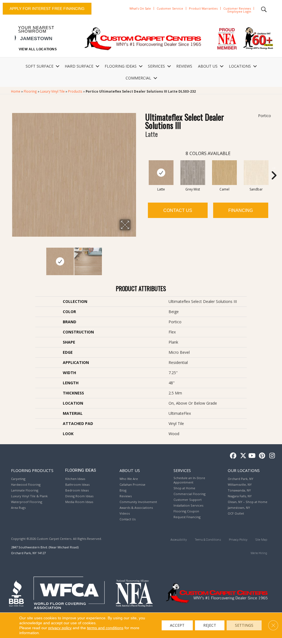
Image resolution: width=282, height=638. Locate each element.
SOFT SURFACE (39, 66)
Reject (209, 625)
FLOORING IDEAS (121, 66)
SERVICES (156, 66)
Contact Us (177, 210)
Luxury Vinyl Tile (52, 91)
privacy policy (60, 628)
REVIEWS (184, 66)
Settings (244, 625)
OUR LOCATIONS (244, 470)
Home (15, 91)
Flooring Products (32, 470)
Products (75, 91)
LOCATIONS (240, 66)
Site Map (261, 540)
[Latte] (161, 172)
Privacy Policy (238, 540)
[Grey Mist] (193, 172)
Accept (177, 625)
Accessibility (178, 540)
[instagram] (271, 455)
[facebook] (232, 455)
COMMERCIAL (138, 78)
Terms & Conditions (208, 540)
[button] (57, 66)
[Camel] (224, 172)
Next (134, 258)
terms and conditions (105, 628)
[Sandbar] (256, 172)
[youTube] (252, 455)
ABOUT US (208, 66)
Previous (14, 258)
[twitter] (242, 455)
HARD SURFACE (79, 66)
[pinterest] (261, 455)
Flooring (30, 91)
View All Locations (38, 49)
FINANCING (240, 210)
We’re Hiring (259, 553)
